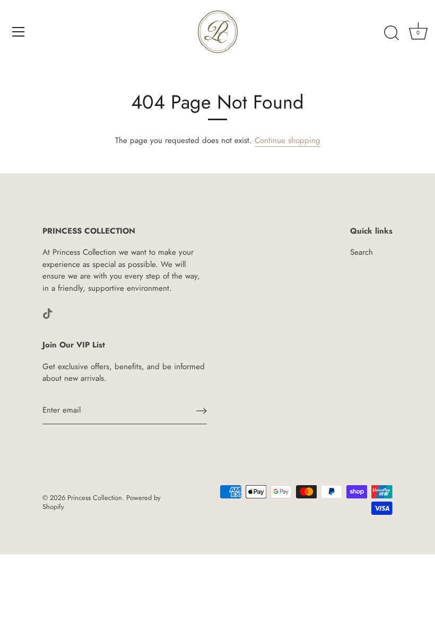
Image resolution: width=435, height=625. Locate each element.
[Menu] (18, 31)
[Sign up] (201, 410)
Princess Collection (94, 498)
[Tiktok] (47, 312)
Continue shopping (287, 140)
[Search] (391, 33)
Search (361, 252)
